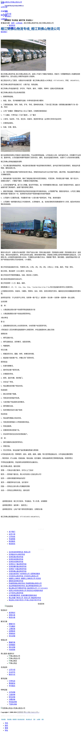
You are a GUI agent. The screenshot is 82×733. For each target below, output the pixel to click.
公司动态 (19, 23)
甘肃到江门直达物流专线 (17, 564)
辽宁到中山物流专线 (16, 593)
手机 (6, 723)
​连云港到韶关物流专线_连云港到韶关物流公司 (25, 586)
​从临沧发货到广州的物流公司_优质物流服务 (24, 574)
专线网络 (12, 539)
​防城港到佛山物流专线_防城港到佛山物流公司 (25, 583)
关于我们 (12, 532)
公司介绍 (4, 7)
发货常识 (12, 28)
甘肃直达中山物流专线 (17, 554)
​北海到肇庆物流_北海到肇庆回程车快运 (23, 595)
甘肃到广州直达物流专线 (17, 569)
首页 (2, 3)
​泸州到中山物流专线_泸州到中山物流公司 (23, 576)
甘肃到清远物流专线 (16, 557)
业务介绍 (12, 534)
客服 (6, 728)
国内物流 (4, 15)
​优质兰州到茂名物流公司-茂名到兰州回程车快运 (26, 590)
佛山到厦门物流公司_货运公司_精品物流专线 (25, 598)
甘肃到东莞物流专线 (16, 562)
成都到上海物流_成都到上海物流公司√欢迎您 (25, 578)
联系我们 (4, 32)
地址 (6, 730)
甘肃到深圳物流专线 (16, 559)
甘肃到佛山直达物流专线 (17, 571)
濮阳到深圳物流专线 (16, 581)
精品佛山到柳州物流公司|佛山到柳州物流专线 (25, 600)
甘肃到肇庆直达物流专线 (17, 566)
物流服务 (12, 541)
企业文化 (4, 11)
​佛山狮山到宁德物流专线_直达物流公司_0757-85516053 (28, 588)
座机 (6, 725)
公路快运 (4, 19)
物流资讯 (12, 25)
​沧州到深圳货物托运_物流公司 (19, 552)
